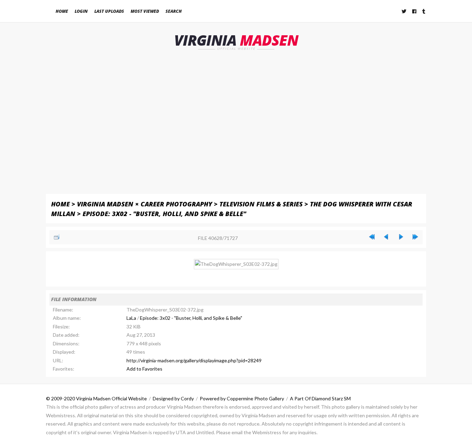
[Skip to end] (415, 237)
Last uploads (109, 11)
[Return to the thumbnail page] (56, 237)
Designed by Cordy (173, 398)
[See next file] (400, 237)
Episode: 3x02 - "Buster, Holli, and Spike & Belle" (164, 213)
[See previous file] (386, 237)
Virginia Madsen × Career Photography (144, 203)
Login (81, 11)
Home (62, 11)
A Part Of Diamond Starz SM (320, 398)
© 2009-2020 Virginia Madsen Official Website (96, 398)
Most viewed (145, 11)
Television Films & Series (261, 203)
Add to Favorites (144, 369)
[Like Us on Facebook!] (414, 11)
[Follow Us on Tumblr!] (424, 11)
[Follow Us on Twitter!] (404, 11)
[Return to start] (371, 237)
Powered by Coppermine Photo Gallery (242, 398)
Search (174, 11)
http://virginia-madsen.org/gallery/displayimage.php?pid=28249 (194, 360)
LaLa (131, 318)
